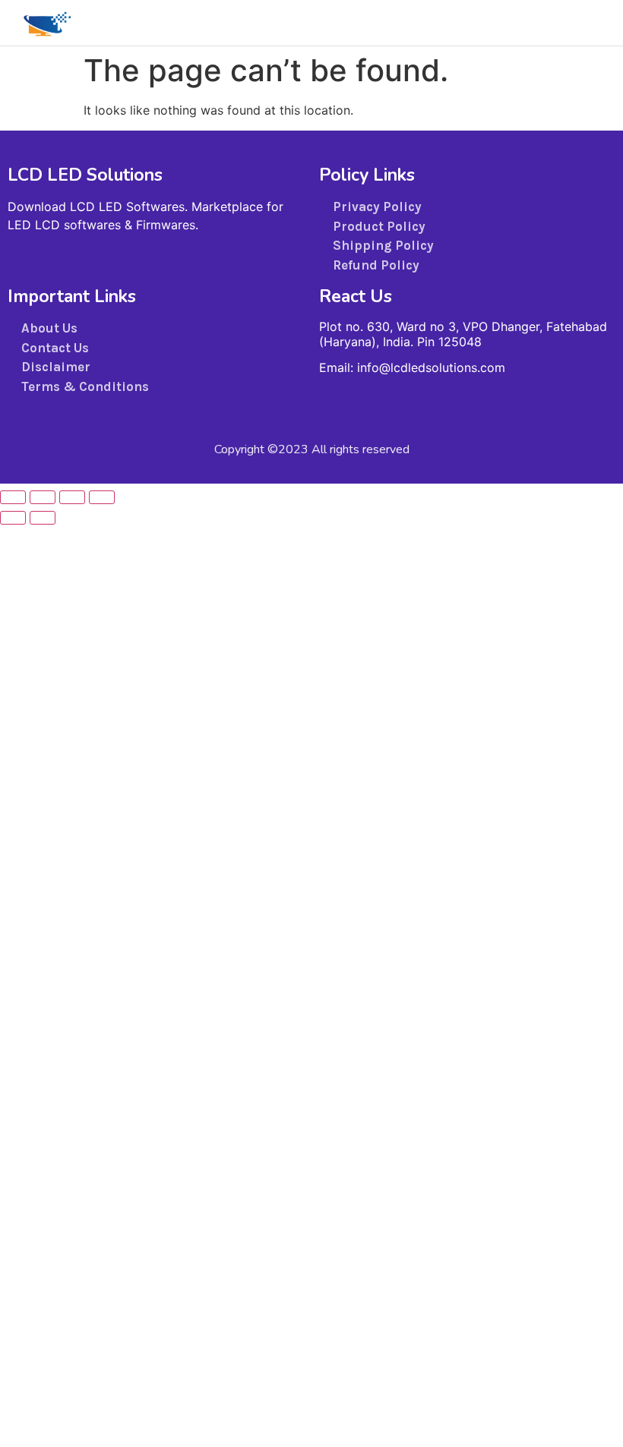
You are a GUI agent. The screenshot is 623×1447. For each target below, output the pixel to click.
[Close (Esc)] (102, 497)
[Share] (72, 497)
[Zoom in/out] (13, 497)
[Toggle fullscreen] (42, 497)
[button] (540, 22)
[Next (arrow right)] (42, 518)
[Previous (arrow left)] (13, 518)
